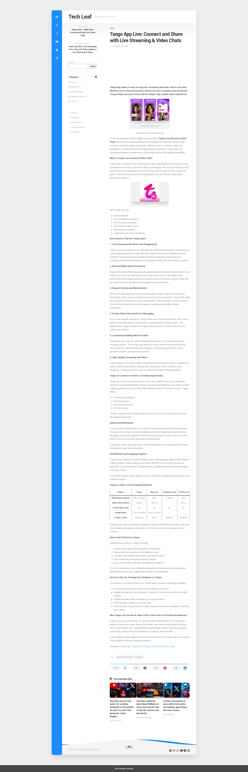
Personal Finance (78, 96)
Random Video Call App (125, 657)
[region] (149, 67)
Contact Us (75, 118)
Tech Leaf (80, 17)
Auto (73, 82)
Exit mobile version (124, 768)
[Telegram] (57, 50)
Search (71, 62)
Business (75, 87)
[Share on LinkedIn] (180, 668)
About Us (74, 113)
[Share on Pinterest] (160, 668)
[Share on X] (120, 668)
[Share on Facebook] (140, 668)
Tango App (138, 657)
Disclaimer (75, 132)
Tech (112, 28)
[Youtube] (57, 41)
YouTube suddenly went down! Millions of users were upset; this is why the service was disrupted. (147, 707)
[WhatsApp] (57, 33)
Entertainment (76, 92)
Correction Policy (78, 127)
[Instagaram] (57, 25)
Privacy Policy (76, 122)
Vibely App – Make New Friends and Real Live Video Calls (147, 646)
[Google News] (57, 58)
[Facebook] (57, 17)
